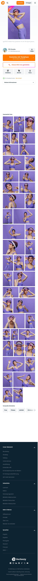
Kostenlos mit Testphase (19, 58)
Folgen (32, 51)
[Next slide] (31, 562)
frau (5, 562)
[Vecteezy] (3, 3)
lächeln (21, 562)
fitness (13, 562)
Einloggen (28, 3)
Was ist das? (19, 78)
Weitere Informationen (10, 82)
